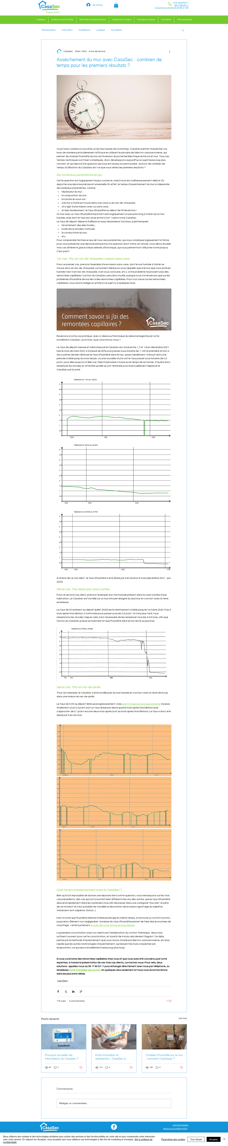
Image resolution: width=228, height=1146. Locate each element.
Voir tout (183, 1018)
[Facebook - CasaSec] (114, 1127)
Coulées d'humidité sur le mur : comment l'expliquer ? (164, 1056)
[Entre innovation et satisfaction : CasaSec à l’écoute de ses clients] (114, 1036)
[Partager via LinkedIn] (73, 991)
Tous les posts (48, 30)
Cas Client (67, 30)
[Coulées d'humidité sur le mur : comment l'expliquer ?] (164, 1036)
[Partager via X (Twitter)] (65, 991)
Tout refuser (196, 1139)
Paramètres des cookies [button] (173, 1139)
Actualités (116, 30)
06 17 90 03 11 (181, 5)
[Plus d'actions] (169, 51)
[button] (116, 5)
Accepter (213, 1139)
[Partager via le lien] (80, 991)
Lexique (101, 30)
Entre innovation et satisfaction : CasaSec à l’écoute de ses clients (110, 1056)
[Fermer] (224, 1139)
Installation (84, 30)
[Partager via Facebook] (58, 991)
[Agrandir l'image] (114, 407)
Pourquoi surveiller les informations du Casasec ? (61, 1056)
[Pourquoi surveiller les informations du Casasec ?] (63, 1036)
